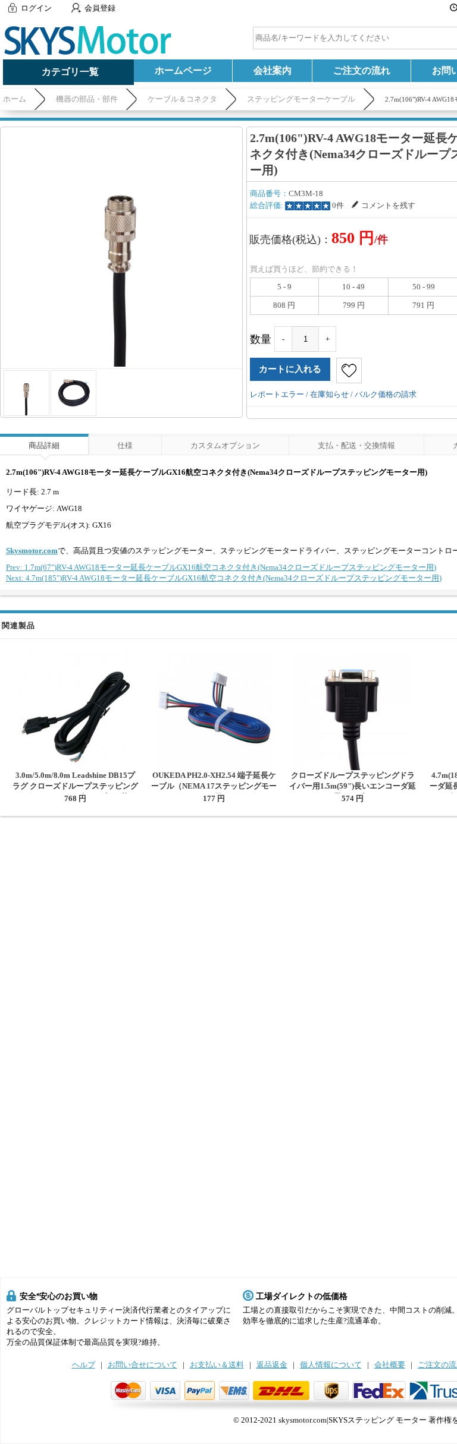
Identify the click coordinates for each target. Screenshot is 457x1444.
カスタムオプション (225, 445)
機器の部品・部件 (87, 98)
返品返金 (271, 1364)
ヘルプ (83, 1364)
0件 (338, 205)
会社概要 (389, 1364)
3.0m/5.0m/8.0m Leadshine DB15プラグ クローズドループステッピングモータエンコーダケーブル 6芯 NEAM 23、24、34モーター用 (75, 791)
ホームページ (183, 70)
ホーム (14, 98)
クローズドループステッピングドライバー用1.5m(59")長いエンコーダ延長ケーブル (352, 786)
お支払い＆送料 (217, 1364)
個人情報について (331, 1364)
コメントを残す (388, 205)
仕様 (125, 445)
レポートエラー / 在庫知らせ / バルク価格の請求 (333, 394)
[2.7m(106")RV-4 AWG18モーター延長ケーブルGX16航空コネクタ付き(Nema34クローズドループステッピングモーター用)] (121, 247)
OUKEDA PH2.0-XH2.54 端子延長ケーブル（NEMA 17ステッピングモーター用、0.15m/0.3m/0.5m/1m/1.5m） (214, 791)
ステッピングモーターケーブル (301, 98)
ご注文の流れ (361, 70)
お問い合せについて (142, 1364)
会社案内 (272, 70)
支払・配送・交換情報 (356, 445)
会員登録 (99, 8)
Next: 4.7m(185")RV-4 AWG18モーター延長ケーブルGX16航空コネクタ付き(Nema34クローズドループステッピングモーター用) (224, 577)
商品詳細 (44, 445)
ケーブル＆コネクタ (182, 98)
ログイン (36, 8)
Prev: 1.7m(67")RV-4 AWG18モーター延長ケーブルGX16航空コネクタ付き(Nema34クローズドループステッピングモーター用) (221, 567)
